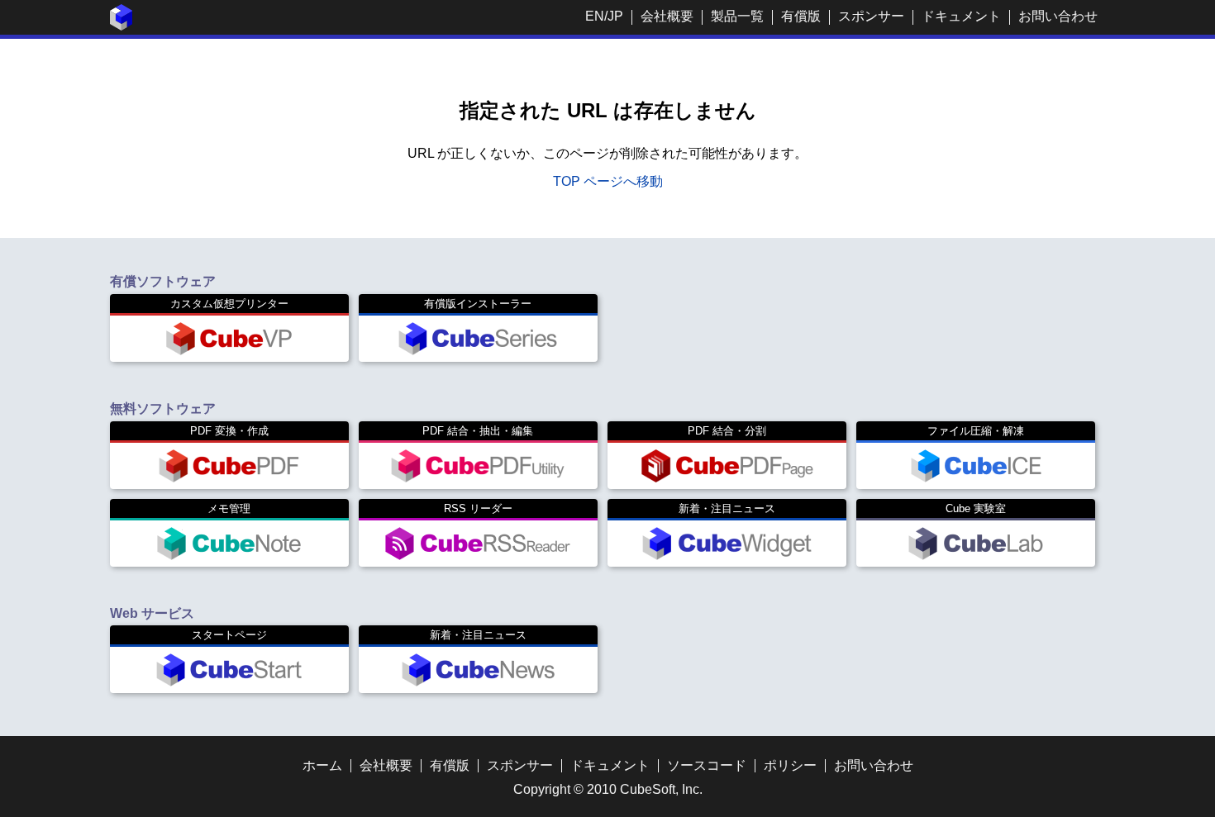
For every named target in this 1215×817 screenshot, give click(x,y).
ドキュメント (961, 16)
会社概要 (667, 16)
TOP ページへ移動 (608, 181)
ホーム (322, 765)
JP (615, 16)
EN (594, 16)
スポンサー (871, 16)
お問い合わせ (1058, 16)
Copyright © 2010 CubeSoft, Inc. (608, 789)
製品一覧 (737, 16)
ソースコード (706, 765)
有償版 (801, 16)
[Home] (121, 26)
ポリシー (790, 765)
